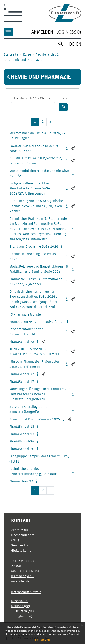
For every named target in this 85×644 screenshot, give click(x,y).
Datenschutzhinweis (26, 592)
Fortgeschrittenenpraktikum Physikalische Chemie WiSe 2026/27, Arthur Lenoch (30, 189)
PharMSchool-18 (21, 427)
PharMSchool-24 (21, 441)
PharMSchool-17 (21, 382)
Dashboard (19, 601)
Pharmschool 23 (21, 481)
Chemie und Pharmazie (25, 60)
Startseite (11, 55)
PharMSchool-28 (21, 342)
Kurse (27, 55)
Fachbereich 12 (47, 55)
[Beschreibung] (74, 136)
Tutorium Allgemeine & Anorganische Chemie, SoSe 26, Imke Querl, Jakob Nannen (36, 206)
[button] (8, 33)
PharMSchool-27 (21, 374)
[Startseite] (65, 13)
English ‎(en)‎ (23, 616)
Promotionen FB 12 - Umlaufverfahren (36, 322)
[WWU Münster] (13, 13)
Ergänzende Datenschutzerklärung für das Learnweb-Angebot (42, 634)
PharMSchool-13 (21, 434)
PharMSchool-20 (21, 449)
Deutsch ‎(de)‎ (20, 606)
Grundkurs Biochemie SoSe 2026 (33, 246)
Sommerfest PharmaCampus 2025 (34, 419)
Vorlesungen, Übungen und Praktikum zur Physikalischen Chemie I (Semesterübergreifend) (39, 394)
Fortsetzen (42, 639)
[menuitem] (42, 32)
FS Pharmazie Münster (25, 314)
